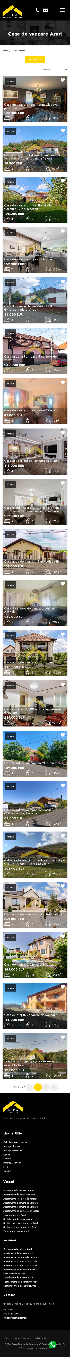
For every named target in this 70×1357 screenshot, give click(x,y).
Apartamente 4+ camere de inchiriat (21, 1269)
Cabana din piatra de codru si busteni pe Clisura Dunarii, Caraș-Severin (34, 862)
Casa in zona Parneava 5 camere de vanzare (30, 358)
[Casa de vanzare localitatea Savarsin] (35, 401)
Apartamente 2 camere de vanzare (20, 1202)
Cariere (7, 1158)
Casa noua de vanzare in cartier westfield (34, 914)
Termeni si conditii (31, 1338)
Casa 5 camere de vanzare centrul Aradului (29, 610)
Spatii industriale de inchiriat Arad (19, 1285)
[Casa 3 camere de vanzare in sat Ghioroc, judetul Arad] (35, 300)
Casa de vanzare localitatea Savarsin (31, 410)
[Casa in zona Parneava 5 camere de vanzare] (35, 350)
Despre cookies (12, 1338)
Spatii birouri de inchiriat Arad (18, 1277)
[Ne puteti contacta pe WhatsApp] (51, 1344)
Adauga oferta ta (11, 1146)
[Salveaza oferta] (63, 80)
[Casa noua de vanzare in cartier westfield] (35, 904)
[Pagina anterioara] (30, 1087)
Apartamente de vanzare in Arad (19, 1194)
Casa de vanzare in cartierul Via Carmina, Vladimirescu (28, 207)
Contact (7, 1171)
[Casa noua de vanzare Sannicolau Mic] (35, 552)
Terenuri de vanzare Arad (16, 1231)
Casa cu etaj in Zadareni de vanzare (30, 1015)
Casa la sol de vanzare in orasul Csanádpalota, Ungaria (27, 812)
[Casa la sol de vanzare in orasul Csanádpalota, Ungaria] (35, 804)
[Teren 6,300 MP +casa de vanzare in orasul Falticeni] (35, 1055)
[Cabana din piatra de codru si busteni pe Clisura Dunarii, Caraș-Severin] (35, 854)
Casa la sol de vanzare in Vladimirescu (32, 763)
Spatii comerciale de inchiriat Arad (20, 1281)
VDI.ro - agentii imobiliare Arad (35, 1348)
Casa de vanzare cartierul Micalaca (30, 964)
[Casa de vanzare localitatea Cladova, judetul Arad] (35, 98)
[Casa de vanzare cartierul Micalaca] (35, 955)
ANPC (44, 1338)
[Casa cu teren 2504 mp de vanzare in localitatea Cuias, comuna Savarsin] (35, 149)
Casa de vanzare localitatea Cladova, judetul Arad (31, 106)
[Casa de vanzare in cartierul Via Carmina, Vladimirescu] (35, 199)
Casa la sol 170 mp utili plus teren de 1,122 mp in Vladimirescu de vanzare (31, 509)
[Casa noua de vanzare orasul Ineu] (35, 652)
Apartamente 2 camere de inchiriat (20, 1261)
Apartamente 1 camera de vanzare (20, 1198)
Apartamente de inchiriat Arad (18, 1253)
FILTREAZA (35, 59)
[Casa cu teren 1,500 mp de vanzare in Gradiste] (35, 703)
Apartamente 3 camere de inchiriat (20, 1265)
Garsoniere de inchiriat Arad (17, 1249)
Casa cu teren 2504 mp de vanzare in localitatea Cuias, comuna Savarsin (32, 157)
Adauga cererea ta (12, 1150)
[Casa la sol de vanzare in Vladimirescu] (35, 753)
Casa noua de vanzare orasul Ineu (29, 662)
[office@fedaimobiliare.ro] (45, 10)
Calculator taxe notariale (15, 1142)
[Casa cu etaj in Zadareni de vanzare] (35, 1005)
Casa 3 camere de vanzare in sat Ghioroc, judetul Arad (28, 308)
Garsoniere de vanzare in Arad (18, 1190)
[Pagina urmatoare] (54, 1087)
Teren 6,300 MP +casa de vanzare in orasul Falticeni (31, 1064)
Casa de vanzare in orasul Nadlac (29, 259)
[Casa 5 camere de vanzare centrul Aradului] (35, 602)
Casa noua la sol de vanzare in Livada (31, 461)
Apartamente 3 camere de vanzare (20, 1206)
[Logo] (12, 10)
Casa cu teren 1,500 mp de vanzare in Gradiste (32, 711)
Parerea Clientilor (12, 1162)
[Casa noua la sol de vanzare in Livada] (35, 451)
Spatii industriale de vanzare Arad (20, 1227)
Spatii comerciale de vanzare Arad (20, 1223)
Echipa (6, 1154)
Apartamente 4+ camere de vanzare (21, 1211)
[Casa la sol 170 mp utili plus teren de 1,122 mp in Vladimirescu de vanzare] (35, 501)
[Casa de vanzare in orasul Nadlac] (35, 249)
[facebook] (4, 1124)
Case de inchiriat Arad (14, 1273)
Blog (5, 1166)
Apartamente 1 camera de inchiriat (20, 1257)
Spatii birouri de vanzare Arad (18, 1219)
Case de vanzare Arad (14, 1215)
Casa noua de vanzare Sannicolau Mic (32, 561)
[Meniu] (62, 10)
